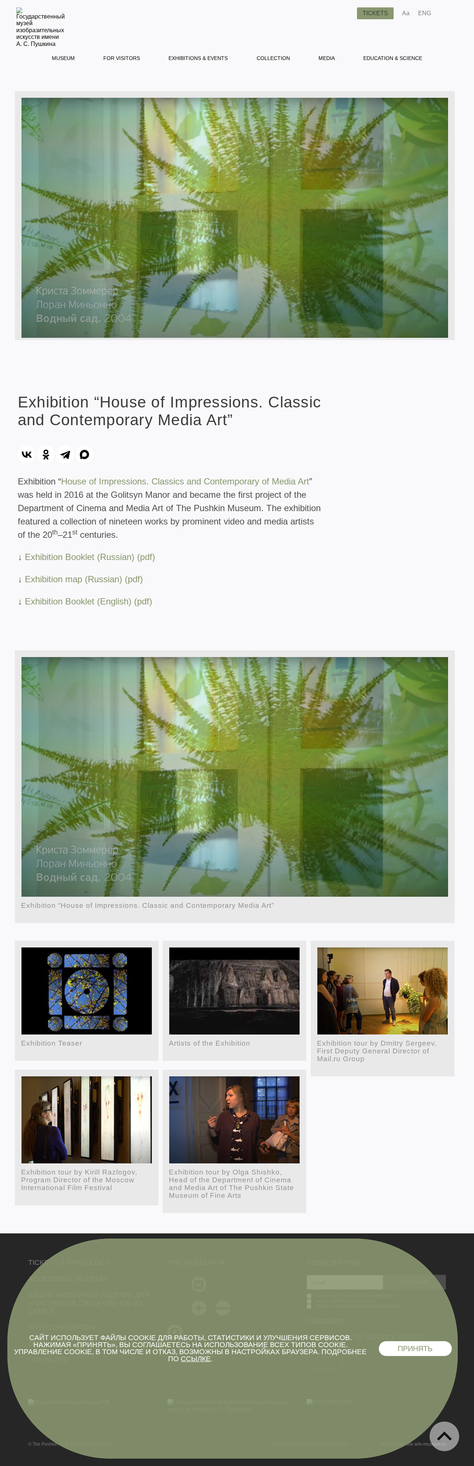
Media (326, 58)
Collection (273, 58)
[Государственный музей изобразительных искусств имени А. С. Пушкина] (40, 44)
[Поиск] (345, 13)
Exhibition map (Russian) (75, 579)
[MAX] (84, 454)
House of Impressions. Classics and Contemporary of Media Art (185, 481)
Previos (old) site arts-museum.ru (413, 1444)
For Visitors (121, 58)
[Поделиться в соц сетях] (447, 13)
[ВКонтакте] (27, 454)
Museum (63, 58)
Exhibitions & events (198, 58)
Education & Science (392, 58)
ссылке (196, 1359)
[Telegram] (65, 454)
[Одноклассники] (46, 454)
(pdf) (134, 579)
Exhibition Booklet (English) (79, 601)
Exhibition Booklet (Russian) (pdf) (90, 557)
